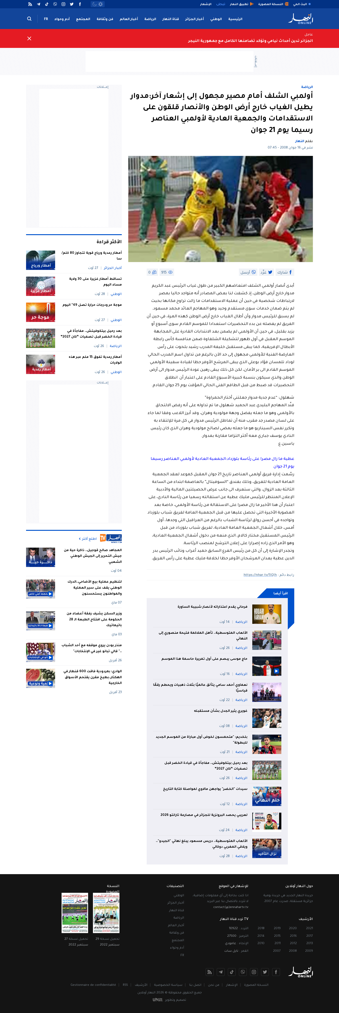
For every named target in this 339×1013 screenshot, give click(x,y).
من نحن (213, 985)
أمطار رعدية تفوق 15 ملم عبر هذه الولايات (95, 360)
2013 (309, 943)
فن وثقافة (105, 19)
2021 (309, 928)
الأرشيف (141, 985)
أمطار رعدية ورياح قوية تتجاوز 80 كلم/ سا (92, 256)
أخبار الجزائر (194, 19)
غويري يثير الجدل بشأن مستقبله (220, 711)
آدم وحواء (62, 19)
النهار (299, 141)
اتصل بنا (195, 985)
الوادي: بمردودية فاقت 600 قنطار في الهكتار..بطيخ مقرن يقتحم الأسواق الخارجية (92, 677)
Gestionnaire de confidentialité (93, 985)
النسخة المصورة (256, 985)
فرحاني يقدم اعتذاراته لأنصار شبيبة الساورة (212, 607)
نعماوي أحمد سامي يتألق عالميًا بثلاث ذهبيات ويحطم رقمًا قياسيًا (200, 688)
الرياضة (150, 19)
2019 (277, 928)
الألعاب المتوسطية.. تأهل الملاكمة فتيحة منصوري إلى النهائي (203, 636)
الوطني (216, 19)
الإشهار (232, 985)
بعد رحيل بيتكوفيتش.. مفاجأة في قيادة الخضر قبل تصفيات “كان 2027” (205, 766)
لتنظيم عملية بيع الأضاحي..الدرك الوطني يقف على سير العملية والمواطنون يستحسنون (95, 588)
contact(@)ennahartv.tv (230, 907)
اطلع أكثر (89, 538)
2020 (293, 928)
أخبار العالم (129, 19)
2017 (309, 936)
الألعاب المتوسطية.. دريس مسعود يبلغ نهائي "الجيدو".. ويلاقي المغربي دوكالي (201, 844)
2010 (261, 943)
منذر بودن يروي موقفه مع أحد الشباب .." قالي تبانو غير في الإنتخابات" (92, 648)
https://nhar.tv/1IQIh (260, 575)
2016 (293, 936)
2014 (261, 936)
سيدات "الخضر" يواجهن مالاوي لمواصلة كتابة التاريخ (205, 789)
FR (46, 19)
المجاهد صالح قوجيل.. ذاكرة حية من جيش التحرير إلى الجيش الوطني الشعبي (93, 556)
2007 (277, 951)
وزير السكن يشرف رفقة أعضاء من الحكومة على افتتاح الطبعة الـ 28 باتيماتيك (94, 620)
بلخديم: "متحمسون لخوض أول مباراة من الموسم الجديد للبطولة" (201, 740)
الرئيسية (235, 19)
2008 (293, 951)
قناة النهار (171, 19)
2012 (293, 943)
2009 (309, 951)
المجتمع (83, 19)
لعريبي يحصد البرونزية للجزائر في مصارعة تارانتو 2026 (204, 815)
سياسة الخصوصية (168, 985)
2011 (277, 943)
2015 (277, 936)
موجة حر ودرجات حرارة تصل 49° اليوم (92, 305)
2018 (261, 928)
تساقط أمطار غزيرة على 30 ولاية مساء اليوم (95, 282)
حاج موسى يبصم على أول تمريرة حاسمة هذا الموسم (204, 659)
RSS (125, 985)
